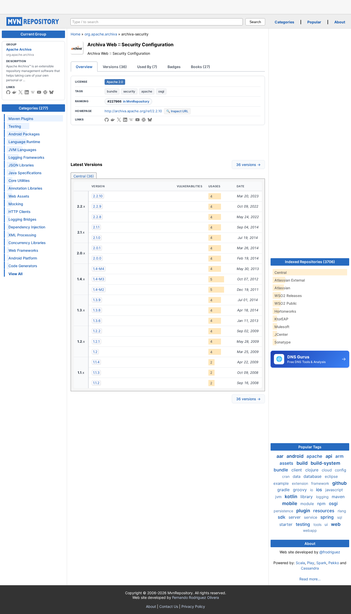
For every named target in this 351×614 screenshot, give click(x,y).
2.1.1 (96, 227)
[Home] (33, 24)
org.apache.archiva (101, 34)
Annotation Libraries (25, 188)
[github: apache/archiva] (107, 120)
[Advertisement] (175, 6)
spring (327, 517)
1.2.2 (96, 331)
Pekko (333, 563)
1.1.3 (96, 372)
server (295, 517)
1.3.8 (96, 310)
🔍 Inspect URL (177, 111)
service (311, 517)
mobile (290, 503)
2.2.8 (97, 217)
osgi (161, 91)
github (339, 483)
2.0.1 (96, 248)
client (297, 469)
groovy (300, 489)
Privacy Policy (193, 606)
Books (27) (200, 66)
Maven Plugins (20, 118)
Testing (14, 126)
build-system (325, 463)
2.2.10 (98, 196)
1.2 (95, 352)
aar (280, 456)
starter (286, 524)
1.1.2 (96, 383)
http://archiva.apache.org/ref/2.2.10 (133, 111)
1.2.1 (96, 341)
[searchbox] (156, 21)
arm (339, 456)
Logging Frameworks (26, 157)
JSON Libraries (21, 165)
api (329, 456)
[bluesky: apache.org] (51, 92)
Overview (84, 66)
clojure (312, 469)
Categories (284, 22)
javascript (334, 489)
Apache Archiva (18, 49)
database (313, 476)
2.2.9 (97, 206)
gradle (284, 489)
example (281, 483)
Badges (174, 66)
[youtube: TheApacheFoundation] (39, 92)
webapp (310, 530)
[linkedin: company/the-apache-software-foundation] (27, 92)
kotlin (291, 496)
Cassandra (310, 568)
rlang (342, 511)
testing (303, 524)
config (340, 470)
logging (323, 497)
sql (339, 517)
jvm (279, 496)
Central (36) (83, 176)
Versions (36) (115, 66)
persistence (284, 511)
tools (317, 524)
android (295, 456)
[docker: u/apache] (14, 92)
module (307, 503)
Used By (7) (147, 66)
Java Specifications (25, 173)
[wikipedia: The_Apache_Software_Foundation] (33, 92)
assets (287, 463)
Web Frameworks (23, 250)
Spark (321, 563)
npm (322, 503)
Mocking (15, 204)
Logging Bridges (22, 219)
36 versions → (248, 164)
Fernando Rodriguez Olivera (195, 597)
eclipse (331, 476)
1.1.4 (96, 362)
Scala (300, 563)
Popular (314, 22)
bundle (112, 91)
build (303, 463)
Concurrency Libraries (27, 242)
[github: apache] (8, 92)
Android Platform (22, 258)
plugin (303, 510)
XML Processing (22, 235)
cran (286, 476)
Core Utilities (19, 180)
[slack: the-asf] (45, 92)
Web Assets (18, 196)
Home (75, 34)
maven (338, 496)
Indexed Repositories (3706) (310, 261)
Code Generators (22, 266)
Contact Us (168, 606)
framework (320, 483)
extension (300, 483)
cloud (327, 470)
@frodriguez (329, 552)
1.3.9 (96, 300)
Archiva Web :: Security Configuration (130, 44)
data (297, 476)
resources (324, 510)
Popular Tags (309, 447)
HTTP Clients (19, 211)
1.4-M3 (98, 279)
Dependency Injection (26, 227)
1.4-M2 (98, 289)
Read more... (310, 579)
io (312, 490)
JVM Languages (22, 149)
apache (146, 91)
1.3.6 (96, 321)
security (129, 91)
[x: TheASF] (21, 92)
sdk (282, 517)
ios (319, 489)
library (307, 496)
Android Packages (24, 134)
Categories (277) (33, 108)
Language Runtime (24, 141)
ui (327, 524)
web (335, 524)
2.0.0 (97, 258)
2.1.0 (96, 238)
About (339, 22)
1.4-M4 (98, 269)
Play (310, 563)
